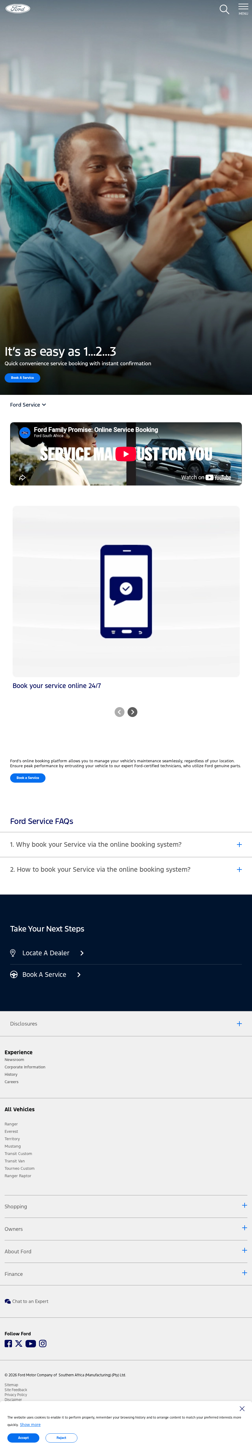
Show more (30, 1424)
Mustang (13, 1146)
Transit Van (15, 1161)
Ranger (11, 1124)
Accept (23, 1438)
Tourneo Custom (20, 1168)
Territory (12, 1139)
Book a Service (28, 778)
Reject (61, 1438)
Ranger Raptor (18, 1176)
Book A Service (22, 378)
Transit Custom (18, 1153)
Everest (11, 1131)
